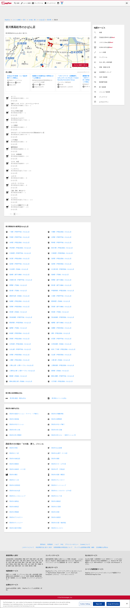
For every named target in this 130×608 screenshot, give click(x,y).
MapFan (7, 20)
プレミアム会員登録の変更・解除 (84, 547)
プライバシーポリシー (71, 544)
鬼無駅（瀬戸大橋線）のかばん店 (19, 274)
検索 (7, 574)
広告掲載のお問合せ (102, 547)
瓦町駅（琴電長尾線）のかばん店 (61, 264)
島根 (19, 564)
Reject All (99, 604)
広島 (25, 564)
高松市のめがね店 (14, 490)
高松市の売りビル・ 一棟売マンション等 (63, 435)
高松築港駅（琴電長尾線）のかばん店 (62, 317)
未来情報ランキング (19, 576)
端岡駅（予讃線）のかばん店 (18, 328)
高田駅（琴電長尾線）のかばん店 (19, 306)
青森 (24, 559)
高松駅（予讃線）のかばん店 (60, 312)
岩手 (27, 559)
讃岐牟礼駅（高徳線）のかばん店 (19, 296)
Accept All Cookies (113, 604)
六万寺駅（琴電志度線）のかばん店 (62, 381)
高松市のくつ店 (14, 453)
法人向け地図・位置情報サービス (95, 559)
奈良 (7, 564)
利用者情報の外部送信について (63, 547)
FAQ (62, 544)
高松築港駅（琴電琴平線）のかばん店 (20, 317)
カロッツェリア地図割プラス (112, 572)
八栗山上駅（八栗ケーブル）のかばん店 (21, 365)
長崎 (16, 566)
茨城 (7, 560)
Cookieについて (85, 544)
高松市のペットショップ (58, 485)
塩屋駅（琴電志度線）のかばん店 (19, 301)
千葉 (21, 560)
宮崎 (26, 566)
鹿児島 (31, 566)
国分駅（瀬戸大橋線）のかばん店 (61, 285)
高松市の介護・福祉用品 (58, 522)
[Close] (127, 604)
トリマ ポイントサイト (67, 574)
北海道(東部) (10, 559)
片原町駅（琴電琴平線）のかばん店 (20, 253)
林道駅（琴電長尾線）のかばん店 (19, 333)
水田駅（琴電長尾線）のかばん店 (19, 354)
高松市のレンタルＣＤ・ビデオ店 (61, 490)
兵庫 (40, 562)
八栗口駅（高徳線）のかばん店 (60, 360)
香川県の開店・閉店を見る (17, 398)
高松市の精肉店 (56, 501)
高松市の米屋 (55, 512)
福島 (41, 559)
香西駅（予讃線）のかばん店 (18, 285)
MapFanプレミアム (51, 571)
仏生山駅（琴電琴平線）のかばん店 (20, 349)
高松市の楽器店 (56, 517)
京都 (36, 562)
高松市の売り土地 (14, 429)
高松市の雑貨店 (14, 464)
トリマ (68, 572)
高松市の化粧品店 (14, 458)
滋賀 (30, 562)
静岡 (19, 562)
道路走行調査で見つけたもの (65, 560)
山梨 (9, 562)
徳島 (32, 564)
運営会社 (42, 544)
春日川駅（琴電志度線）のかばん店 (62, 248)
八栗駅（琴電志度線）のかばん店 (19, 360)
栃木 (10, 560)
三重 (26, 562)
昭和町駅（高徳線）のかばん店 (60, 301)
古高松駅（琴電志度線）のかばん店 (20, 344)
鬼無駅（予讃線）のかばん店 (60, 274)
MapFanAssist (52, 572)
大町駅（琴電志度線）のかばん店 (19, 242)
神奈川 (29, 560)
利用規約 (50, 544)
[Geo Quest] (62, 3)
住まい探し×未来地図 (32, 574)
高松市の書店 (13, 474)
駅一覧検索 (11, 578)
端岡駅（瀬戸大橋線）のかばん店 (61, 322)
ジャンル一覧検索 (21, 578)
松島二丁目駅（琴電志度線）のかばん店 (63, 349)
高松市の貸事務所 (56, 419)
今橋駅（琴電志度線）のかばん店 (61, 232)
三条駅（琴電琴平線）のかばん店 (61, 296)
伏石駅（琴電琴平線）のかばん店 (61, 338)
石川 (39, 560)
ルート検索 (12, 574)
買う (24, 20)
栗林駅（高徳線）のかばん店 (18, 376)
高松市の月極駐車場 (57, 413)
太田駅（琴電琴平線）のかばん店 (61, 237)
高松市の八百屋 (56, 506)
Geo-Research (115, 562)
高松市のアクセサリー (16, 517)
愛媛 (39, 564)
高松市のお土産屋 (56, 448)
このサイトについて (28, 547)
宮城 (31, 559)
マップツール (21, 574)
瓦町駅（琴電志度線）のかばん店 (61, 258)
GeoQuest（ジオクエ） (53, 574)
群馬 (14, 560)
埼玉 (17, 560)
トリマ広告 (107, 562)
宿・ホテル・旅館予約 (72, 562)
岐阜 (16, 562)
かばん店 (42, 20)
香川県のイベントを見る (58, 398)
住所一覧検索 (30, 576)
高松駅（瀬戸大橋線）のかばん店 (61, 306)
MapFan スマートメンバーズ (94, 572)
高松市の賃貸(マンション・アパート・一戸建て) (23, 413)
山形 (37, 559)
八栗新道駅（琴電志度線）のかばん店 (62, 365)
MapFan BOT (61, 572)
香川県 (49, 20)
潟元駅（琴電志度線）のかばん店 (19, 258)
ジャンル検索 (17, 20)
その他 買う (33, 20)
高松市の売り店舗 (56, 429)
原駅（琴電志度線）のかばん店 (60, 333)
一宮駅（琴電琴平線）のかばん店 (19, 232)
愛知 (23, 562)
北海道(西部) (18, 559)
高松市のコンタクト (57, 528)
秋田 (34, 559)
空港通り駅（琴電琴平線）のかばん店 (20, 280)
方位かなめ (74, 572)
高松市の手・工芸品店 (58, 469)
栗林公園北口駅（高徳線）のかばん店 (20, 381)
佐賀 (13, 566)
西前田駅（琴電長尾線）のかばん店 (20, 322)
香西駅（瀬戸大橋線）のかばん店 (61, 280)
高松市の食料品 (14, 501)
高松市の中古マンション (16, 424)
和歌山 (11, 564)
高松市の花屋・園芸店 (58, 474)
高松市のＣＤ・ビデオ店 (58, 464)
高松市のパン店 (14, 480)
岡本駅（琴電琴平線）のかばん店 (61, 242)
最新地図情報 (50, 559)
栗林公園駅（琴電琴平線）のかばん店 (62, 376)
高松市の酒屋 (55, 458)
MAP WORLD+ (98, 562)
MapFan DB (114, 560)
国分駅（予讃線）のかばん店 (18, 290)
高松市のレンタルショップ (17, 496)
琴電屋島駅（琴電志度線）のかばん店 (62, 290)
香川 (36, 564)
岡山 (22, 564)
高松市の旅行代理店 (15, 528)
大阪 (33, 562)
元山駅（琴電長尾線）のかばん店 (61, 354)
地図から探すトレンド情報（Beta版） (65, 559)
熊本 (19, 566)
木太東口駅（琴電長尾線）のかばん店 (62, 269)
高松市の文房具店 (14, 485)
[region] (47, 52)
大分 (23, 566)
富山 (36, 560)
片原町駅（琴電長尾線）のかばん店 (62, 253)
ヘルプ (57, 544)
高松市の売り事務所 (15, 435)
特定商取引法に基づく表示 (44, 547)
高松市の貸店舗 (14, 419)
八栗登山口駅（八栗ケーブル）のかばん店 (22, 370)
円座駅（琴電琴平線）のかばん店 (19, 237)
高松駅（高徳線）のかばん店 (18, 312)
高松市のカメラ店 (56, 496)
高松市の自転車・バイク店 (17, 469)
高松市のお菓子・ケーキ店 (59, 453)
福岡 (9, 566)
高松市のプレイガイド (58, 480)
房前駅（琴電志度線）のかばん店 (19, 338)
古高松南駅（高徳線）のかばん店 (61, 344)
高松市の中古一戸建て (58, 424)
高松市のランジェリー (16, 522)
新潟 (32, 560)
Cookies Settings (85, 604)
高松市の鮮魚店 (14, 506)
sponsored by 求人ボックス (83, 72)
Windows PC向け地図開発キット (100, 560)
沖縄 (34, 566)
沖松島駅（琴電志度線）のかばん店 (20, 248)
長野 (13, 562)
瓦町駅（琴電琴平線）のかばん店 (19, 264)
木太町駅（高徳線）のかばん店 (18, 269)
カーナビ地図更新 (59, 562)
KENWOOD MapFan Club (93, 574)
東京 (24, 560)
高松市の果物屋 (14, 512)
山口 (29, 564)
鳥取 (15, 564)
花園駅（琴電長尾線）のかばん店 (61, 328)
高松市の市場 (13, 448)
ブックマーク (31, 578)
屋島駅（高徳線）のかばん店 (60, 370)
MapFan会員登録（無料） (14, 588)
